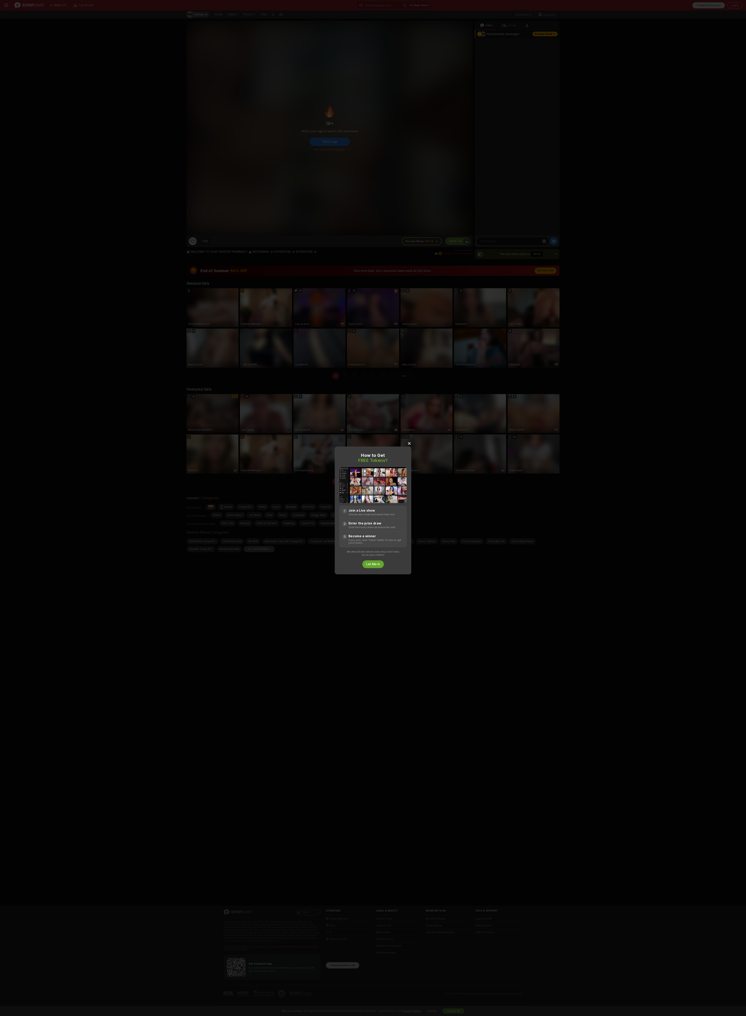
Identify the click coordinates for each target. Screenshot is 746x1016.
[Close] (409, 443)
